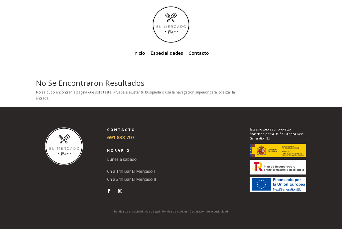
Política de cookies (174, 211)
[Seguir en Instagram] (120, 191)
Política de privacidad (128, 211)
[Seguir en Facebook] (109, 191)
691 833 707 (120, 137)
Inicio (139, 53)
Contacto (199, 53)
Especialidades (166, 53)
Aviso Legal (152, 211)
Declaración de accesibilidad (209, 211)
